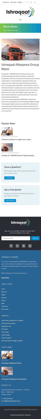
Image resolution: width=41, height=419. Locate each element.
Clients (3, 301)
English (20, 2)
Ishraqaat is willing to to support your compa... (16, 139)
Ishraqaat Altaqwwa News (11, 363)
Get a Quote (13, 2)
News (9, 30)
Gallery (3, 295)
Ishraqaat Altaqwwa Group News (14, 379)
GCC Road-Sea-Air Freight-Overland (12, 341)
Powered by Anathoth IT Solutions (20, 415)
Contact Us (6, 2)
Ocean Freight (5, 335)
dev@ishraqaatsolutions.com (11, 401)
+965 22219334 (8, 399)
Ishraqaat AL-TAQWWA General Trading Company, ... (18, 155)
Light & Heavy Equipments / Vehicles (12, 321)
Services (4, 298)
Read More (5, 278)
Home (5, 30)
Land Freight (5, 332)
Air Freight (4, 329)
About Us (4, 292)
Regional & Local (6, 326)
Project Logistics (6, 338)
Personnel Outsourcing (8, 323)
